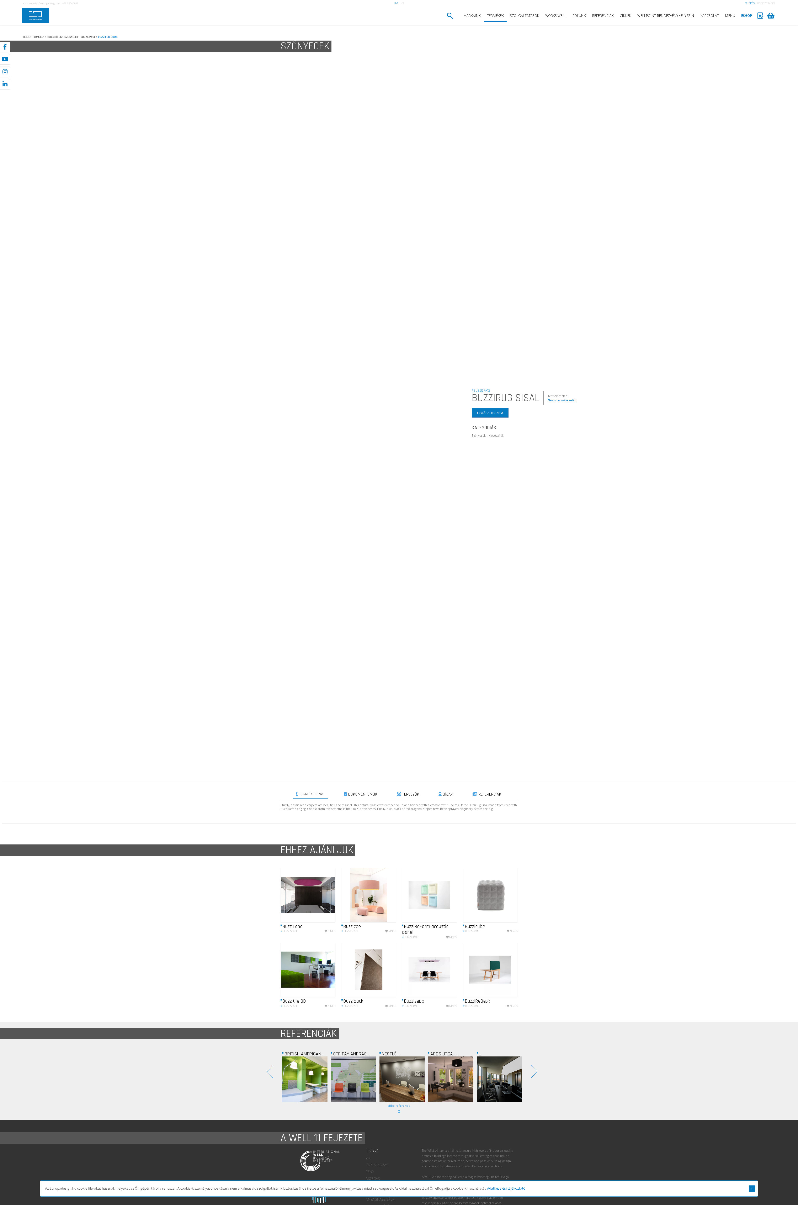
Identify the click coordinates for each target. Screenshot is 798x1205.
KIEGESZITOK (54, 37)
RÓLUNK (579, 15)
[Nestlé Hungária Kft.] (305, 1079)
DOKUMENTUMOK (362, 794)
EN (402, 3)
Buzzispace (289, 931)
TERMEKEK (38, 37)
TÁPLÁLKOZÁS (377, 1165)
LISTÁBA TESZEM (490, 412)
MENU (730, 15)
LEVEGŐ (372, 1151)
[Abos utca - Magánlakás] (353, 1079)
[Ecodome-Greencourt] (402, 1079)
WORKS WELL (555, 15)
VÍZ (368, 1158)
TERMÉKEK (495, 15)
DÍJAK (447, 794)
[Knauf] (450, 1079)
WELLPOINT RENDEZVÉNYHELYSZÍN (665, 15)
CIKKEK (625, 15)
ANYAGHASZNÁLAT (381, 1199)
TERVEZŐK (410, 794)
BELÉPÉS (750, 3)
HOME (26, 37)
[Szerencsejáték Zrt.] (499, 1079)
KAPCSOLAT (709, 15)
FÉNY (370, 1171)
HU (396, 3)
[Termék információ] (321, 895)
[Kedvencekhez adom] (328, 895)
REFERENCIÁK (603, 15)
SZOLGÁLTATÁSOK (524, 15)
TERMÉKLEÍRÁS (311, 794)
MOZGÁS (373, 1178)
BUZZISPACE (88, 37)
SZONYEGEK (71, 37)
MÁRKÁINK (472, 15)
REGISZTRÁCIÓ (766, 3)
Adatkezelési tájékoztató (506, 1188)
